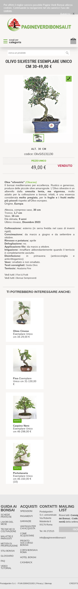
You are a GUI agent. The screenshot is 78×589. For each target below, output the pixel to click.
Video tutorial (6, 567)
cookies (8, 10)
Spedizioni (26, 511)
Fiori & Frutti (22, 275)
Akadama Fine (24, 268)
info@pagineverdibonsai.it (52, 537)
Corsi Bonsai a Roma (28, 551)
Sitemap (48, 583)
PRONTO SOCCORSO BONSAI (26, 542)
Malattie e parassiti (7, 537)
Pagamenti (26, 516)
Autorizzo (65, 13)
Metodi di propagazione (9, 544)
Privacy (39, 583)
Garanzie (25, 521)
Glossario (7, 556)
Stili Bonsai (8, 551)
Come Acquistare (27, 534)
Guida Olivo (32, 265)
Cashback (26, 562)
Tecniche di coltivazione (8, 530)
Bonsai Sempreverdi (26, 278)
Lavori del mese (7, 523)
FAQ (3, 561)
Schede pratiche (6, 515)
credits (73, 583)
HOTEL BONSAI (28, 557)
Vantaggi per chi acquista (28, 527)
